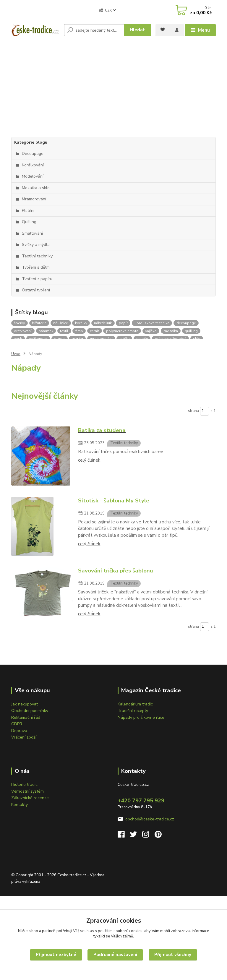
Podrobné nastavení (115, 955)
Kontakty (19, 804)
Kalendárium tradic (135, 704)
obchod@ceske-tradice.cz (149, 819)
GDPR (16, 724)
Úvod (15, 353)
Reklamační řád (25, 717)
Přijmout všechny (172, 955)
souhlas (87, 931)
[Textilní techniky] (42, 456)
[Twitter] (136, 836)
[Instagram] (148, 836)
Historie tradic (24, 784)
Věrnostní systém (27, 791)
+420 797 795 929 (141, 800)
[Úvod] (35, 30)
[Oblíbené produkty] (162, 29)
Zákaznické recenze (30, 798)
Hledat (137, 30)
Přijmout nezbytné (56, 955)
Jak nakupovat (24, 704)
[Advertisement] (113, 83)
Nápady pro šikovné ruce (141, 717)
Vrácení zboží (23, 737)
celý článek (89, 460)
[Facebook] (124, 836)
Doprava (19, 731)
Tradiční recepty (133, 710)
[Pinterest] (158, 836)
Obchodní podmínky (29, 710)
